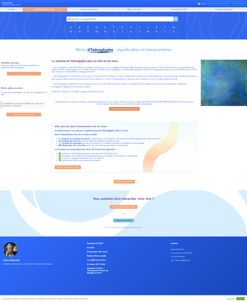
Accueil (11, 9)
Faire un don (238, 4)
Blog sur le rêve (134, 9)
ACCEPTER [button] (240, 299)
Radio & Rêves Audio (96, 255)
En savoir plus (231, 299)
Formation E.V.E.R (179, 9)
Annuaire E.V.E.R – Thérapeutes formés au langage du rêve (97, 270)
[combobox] (120, 19)
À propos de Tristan (223, 9)
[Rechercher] (175, 19)
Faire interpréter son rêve (219, 4)
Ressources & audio (89, 9)
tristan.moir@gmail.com (182, 260)
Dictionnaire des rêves (45, 9)
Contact (203, 4)
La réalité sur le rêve (96, 260)
